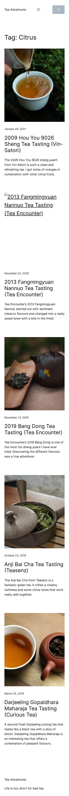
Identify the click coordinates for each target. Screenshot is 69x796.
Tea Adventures (15, 9)
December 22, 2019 (16, 273)
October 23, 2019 (15, 555)
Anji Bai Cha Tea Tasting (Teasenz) (33, 567)
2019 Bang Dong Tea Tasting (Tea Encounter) (33, 429)
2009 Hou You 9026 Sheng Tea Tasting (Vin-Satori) (33, 144)
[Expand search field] (58, 9)
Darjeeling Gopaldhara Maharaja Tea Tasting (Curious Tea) (31, 708)
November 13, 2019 (16, 417)
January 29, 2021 (15, 128)
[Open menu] (38, 9)
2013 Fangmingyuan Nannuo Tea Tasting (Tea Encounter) (29, 288)
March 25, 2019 (14, 693)
